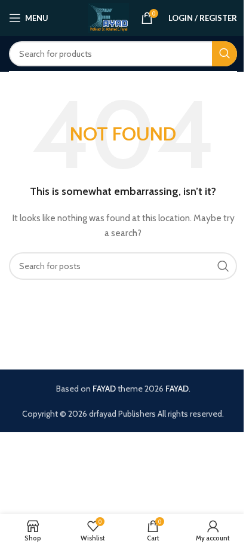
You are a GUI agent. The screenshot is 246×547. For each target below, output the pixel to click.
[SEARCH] (224, 53)
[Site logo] (108, 16)
